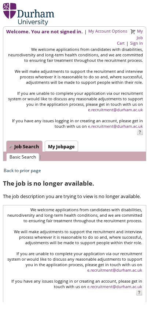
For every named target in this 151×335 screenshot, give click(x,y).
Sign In (136, 43)
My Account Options (107, 31)
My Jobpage (61, 146)
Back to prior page (22, 170)
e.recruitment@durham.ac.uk (115, 109)
